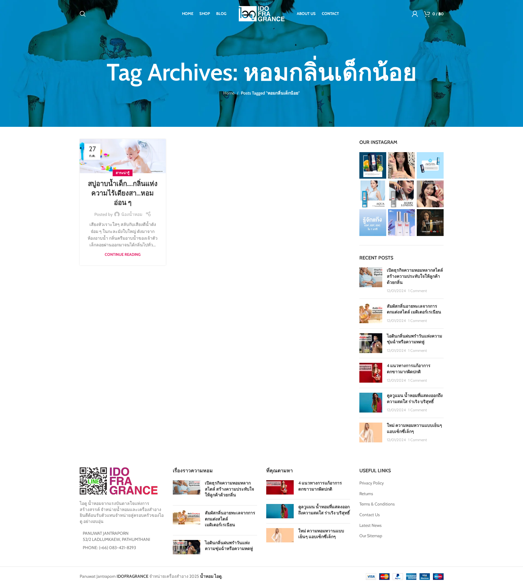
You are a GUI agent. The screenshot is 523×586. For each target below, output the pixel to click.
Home (228, 93)
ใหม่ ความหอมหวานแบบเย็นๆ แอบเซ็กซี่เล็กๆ (321, 534)
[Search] (83, 14)
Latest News (370, 525)
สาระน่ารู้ (122, 173)
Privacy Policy (371, 483)
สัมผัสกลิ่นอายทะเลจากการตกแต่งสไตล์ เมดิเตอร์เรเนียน (414, 309)
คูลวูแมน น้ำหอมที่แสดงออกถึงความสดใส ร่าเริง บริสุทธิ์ (415, 398)
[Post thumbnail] (370, 280)
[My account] (415, 14)
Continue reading (122, 254)
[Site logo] (262, 13)
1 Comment (417, 290)
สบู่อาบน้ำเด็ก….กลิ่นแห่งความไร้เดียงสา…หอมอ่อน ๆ (123, 193)
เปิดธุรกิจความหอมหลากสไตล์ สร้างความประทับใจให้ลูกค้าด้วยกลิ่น (415, 276)
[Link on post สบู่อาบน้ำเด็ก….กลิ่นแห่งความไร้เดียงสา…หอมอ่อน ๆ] (123, 156)
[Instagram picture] (372, 165)
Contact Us (369, 514)
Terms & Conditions (377, 504)
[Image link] (119, 480)
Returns (366, 493)
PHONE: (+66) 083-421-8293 (109, 547)
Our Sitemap (370, 535)
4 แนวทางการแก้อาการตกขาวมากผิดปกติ (408, 368)
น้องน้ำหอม (131, 214)
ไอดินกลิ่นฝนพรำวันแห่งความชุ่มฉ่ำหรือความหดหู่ (414, 339)
